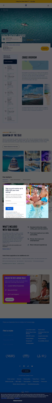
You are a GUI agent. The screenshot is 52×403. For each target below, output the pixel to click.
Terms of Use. (17, 398)
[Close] (50, 394)
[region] (26, 398)
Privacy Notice (4, 398)
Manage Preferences (17, 400)
